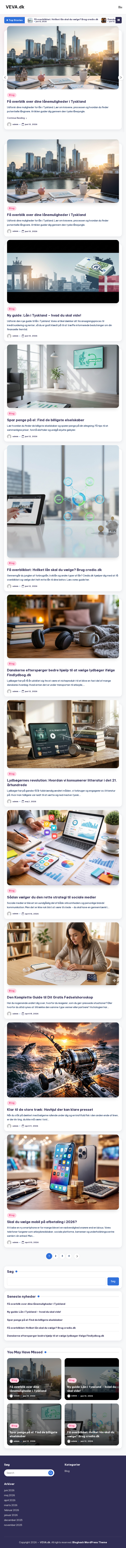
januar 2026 (11, 1519)
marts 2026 (10, 1509)
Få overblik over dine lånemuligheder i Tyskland (46, 219)
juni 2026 (9, 1494)
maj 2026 (9, 1499)
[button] (17, 122)
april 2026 (9, 1504)
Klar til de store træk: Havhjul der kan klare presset (50, 1114)
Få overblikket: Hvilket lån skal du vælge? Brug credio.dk (54, 574)
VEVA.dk (15, 7)
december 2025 (13, 1524)
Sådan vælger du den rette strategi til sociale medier (51, 901)
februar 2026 (11, 1514)
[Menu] (120, 7)
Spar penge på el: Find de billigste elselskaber (45, 424)
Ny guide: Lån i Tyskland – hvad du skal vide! (44, 101)
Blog (11, 95)
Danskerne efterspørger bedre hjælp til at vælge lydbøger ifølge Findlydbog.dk (77, 19)
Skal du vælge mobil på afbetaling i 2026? (42, 1226)
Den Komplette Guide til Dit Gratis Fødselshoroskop (50, 1001)
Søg (10, 1276)
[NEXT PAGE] (77, 1260)
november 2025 (13, 1529)
